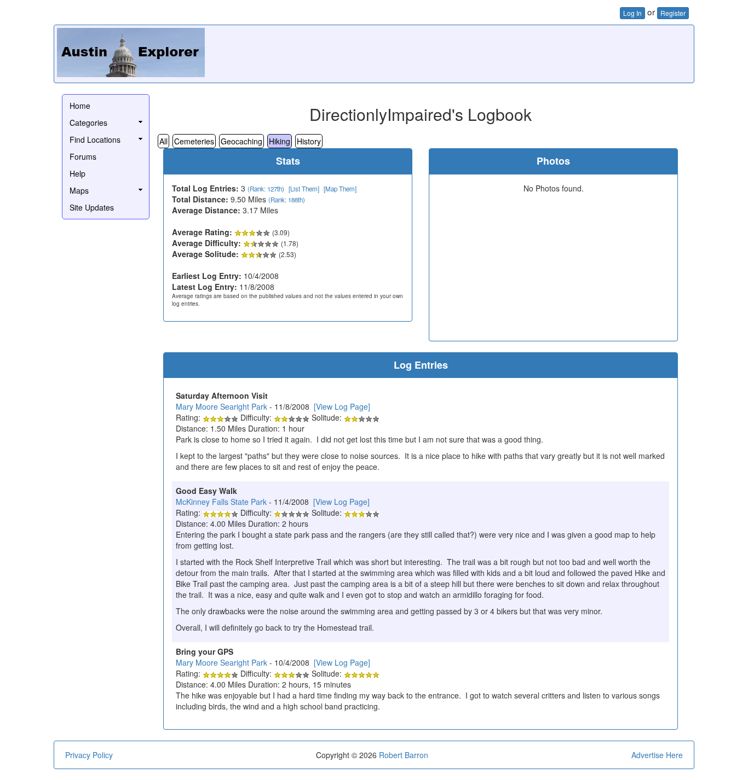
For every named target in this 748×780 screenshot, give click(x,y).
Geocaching (241, 141)
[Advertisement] (491, 52)
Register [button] (673, 13)
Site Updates (92, 207)
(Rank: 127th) (266, 188)
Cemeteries (194, 141)
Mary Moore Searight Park (221, 406)
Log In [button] (632, 13)
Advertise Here (657, 754)
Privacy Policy (89, 754)
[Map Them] (340, 188)
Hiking (279, 141)
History (309, 141)
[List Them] (304, 188)
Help (77, 173)
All (163, 141)
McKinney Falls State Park (221, 501)
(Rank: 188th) (286, 199)
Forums (83, 156)
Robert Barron (403, 754)
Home (80, 105)
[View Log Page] (342, 406)
